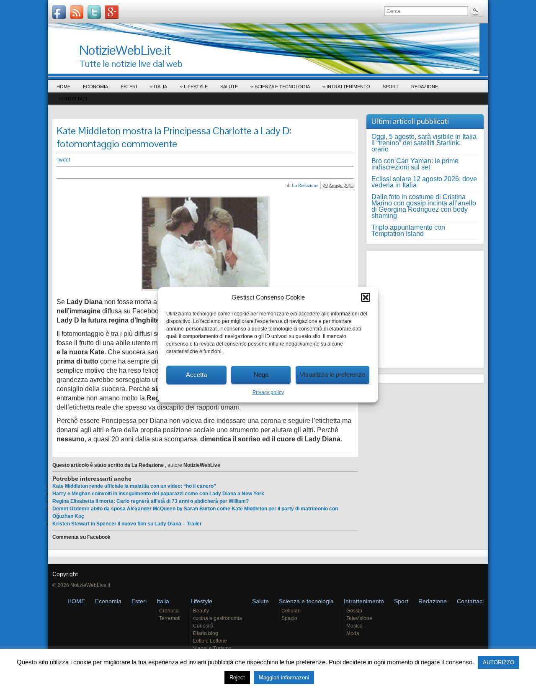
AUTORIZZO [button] (498, 662)
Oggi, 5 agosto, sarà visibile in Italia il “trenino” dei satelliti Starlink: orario (424, 143)
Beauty (201, 611)
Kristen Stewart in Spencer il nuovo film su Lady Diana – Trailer (127, 524)
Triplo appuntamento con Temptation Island (408, 230)
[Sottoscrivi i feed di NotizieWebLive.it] (76, 12)
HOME (63, 86)
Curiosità (203, 626)
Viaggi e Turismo (212, 648)
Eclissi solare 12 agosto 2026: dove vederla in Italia (424, 182)
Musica (354, 626)
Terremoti (169, 618)
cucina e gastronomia (217, 618)
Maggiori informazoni (284, 677)
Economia (95, 86)
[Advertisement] (186, 172)
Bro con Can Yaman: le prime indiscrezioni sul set (415, 164)
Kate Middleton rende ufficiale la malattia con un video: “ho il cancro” (134, 486)
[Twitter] (94, 12)
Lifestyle (196, 86)
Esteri (129, 86)
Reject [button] (237, 677)
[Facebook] (59, 12)
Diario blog (205, 633)
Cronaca (169, 611)
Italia (160, 86)
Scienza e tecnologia (282, 86)
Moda (352, 633)
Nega (261, 374)
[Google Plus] (112, 12)
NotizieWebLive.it (124, 50)
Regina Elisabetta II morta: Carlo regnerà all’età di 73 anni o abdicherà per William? (150, 501)
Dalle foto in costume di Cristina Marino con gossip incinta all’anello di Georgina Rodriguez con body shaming (423, 206)
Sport (391, 86)
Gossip (354, 611)
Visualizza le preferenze (332, 374)
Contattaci (73, 98)
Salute (229, 86)
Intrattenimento (348, 86)
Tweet (63, 160)
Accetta (196, 374)
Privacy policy (268, 392)
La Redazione (305, 185)
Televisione (359, 618)
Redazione (424, 86)
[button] (365, 297)
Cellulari (291, 611)
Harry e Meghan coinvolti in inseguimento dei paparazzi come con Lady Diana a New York (158, 494)
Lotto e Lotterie (210, 641)
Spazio (289, 618)
